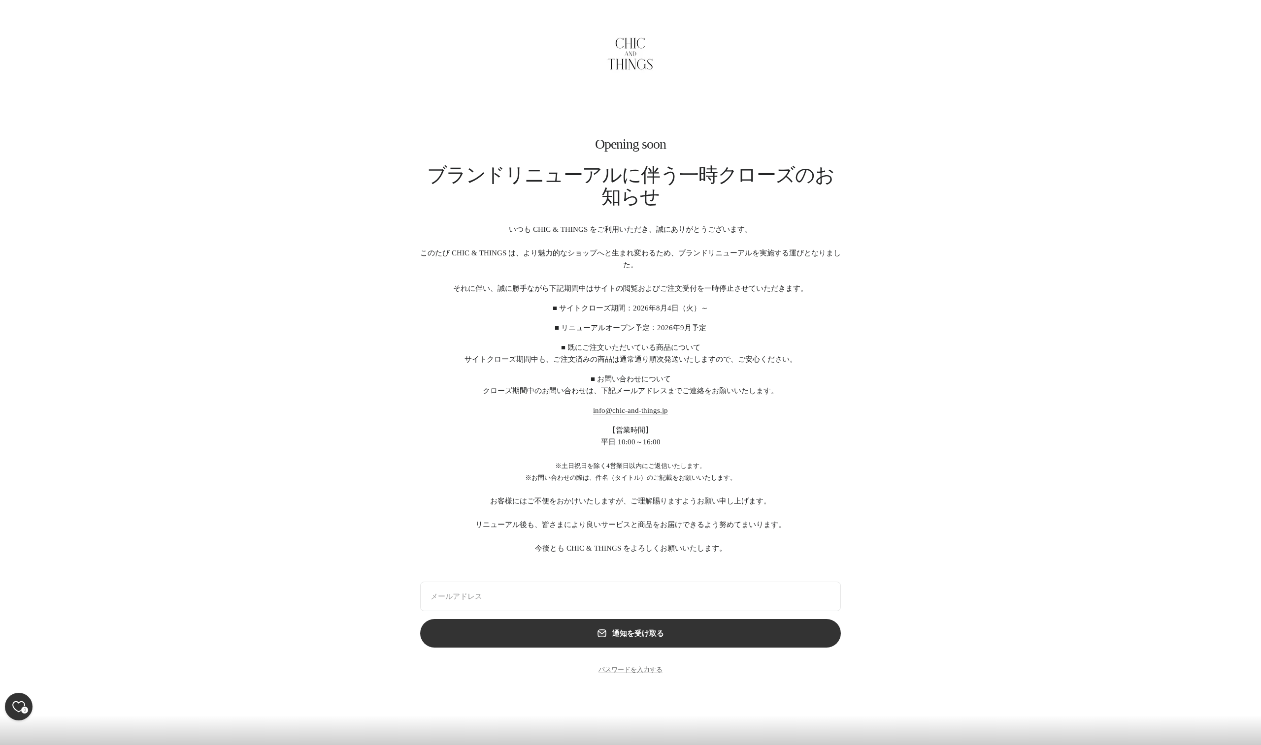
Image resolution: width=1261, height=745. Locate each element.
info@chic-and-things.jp (630, 410)
